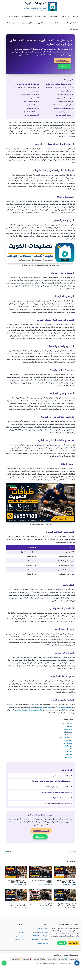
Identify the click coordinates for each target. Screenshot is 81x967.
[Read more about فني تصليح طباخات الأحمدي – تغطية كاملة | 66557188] (16, 872)
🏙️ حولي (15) (63, 959)
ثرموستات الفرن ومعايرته (63, 98)
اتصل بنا (7, 23)
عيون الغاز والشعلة (65, 91)
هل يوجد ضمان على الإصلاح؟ (61, 797)
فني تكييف (69, 726)
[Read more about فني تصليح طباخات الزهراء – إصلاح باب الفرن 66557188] (65, 895)
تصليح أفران (68, 757)
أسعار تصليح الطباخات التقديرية (30, 94)
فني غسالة (69, 754)
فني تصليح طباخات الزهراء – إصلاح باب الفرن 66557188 (66, 904)
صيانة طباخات (68, 746)
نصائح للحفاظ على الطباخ (31, 111)
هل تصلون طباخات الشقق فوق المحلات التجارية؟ (55, 792)
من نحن (15, 23)
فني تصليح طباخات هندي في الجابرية (28, 84)
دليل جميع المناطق (43, 943)
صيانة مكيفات (68, 732)
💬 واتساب (62, 943)
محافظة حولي (28, 16)
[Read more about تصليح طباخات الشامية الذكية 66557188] (40, 872)
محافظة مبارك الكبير (72, 23)
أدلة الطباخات (74, 29)
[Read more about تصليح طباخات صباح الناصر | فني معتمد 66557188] (40, 895)
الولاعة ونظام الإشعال (65, 101)
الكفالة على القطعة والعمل (31, 101)
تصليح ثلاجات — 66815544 (40, 936)
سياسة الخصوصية (19, 936)
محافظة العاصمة (41, 16)
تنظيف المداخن (53, 16)
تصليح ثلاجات (30, 710)
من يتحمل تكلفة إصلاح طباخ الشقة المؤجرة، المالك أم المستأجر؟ (51, 781)
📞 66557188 (73, 943)
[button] (36, 16)
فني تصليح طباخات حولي (64, 707)
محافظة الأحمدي (56, 23)
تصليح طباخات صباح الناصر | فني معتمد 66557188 (41, 904)
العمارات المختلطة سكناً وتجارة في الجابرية (58, 84)
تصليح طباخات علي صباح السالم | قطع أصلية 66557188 (65, 881)
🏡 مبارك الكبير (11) (39, 959)
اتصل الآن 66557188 (62, 61)
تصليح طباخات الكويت (44, 707)
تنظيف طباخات (67, 748)
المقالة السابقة (74, 851)
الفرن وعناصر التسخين (64, 94)
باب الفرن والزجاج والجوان (63, 111)
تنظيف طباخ (68, 751)
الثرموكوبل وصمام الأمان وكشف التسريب (59, 104)
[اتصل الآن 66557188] (77, 962)
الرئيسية (75, 16)
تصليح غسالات (21, 710)
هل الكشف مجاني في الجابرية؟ (61, 775)
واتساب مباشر (64, 66)
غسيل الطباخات (65, 16)
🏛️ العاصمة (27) (73, 959)
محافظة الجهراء (42, 23)
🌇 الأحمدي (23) (26, 959)
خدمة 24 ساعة (34, 91)
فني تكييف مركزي (66, 723)
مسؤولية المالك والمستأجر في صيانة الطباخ (58, 87)
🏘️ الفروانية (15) (52, 959)
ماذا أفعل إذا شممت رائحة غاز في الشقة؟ (57, 786)
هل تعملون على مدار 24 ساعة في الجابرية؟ (57, 803)
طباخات (74, 884)
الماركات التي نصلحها (33, 108)
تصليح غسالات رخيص (65, 737)
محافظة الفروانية (14, 16)
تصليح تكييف (38, 710)
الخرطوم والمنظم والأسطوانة (62, 108)
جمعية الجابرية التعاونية (32, 104)
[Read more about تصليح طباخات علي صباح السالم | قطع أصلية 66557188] (65, 872)
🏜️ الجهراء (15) (15, 959)
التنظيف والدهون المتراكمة (63, 115)
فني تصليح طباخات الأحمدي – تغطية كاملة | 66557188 (17, 881)
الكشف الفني (35, 98)
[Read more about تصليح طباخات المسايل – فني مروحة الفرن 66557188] (16, 895)
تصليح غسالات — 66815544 (40, 939)
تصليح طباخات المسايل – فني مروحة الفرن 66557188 (17, 904)
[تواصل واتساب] (4, 962)
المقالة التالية (6, 851)
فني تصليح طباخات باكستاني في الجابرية (27, 87)
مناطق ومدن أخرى (27, 23)
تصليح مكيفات (68, 729)
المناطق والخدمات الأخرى (31, 115)
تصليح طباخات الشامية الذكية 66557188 (42, 881)
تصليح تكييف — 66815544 (40, 932)
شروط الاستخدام (19, 939)
